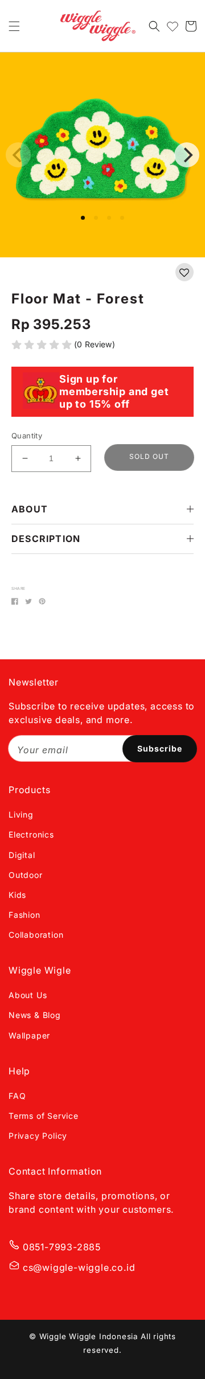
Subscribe (159, 748)
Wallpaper (29, 1035)
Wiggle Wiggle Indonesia (88, 1336)
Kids (17, 895)
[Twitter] (28, 601)
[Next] (186, 154)
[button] (14, 26)
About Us (28, 995)
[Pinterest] (42, 601)
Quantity (26, 435)
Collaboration (36, 934)
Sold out (149, 456)
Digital (22, 855)
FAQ (17, 1096)
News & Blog (35, 1015)
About (29, 509)
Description (45, 538)
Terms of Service (44, 1116)
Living (21, 814)
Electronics (31, 834)
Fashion (24, 915)
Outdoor (26, 875)
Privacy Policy (38, 1135)
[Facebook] (14, 601)
